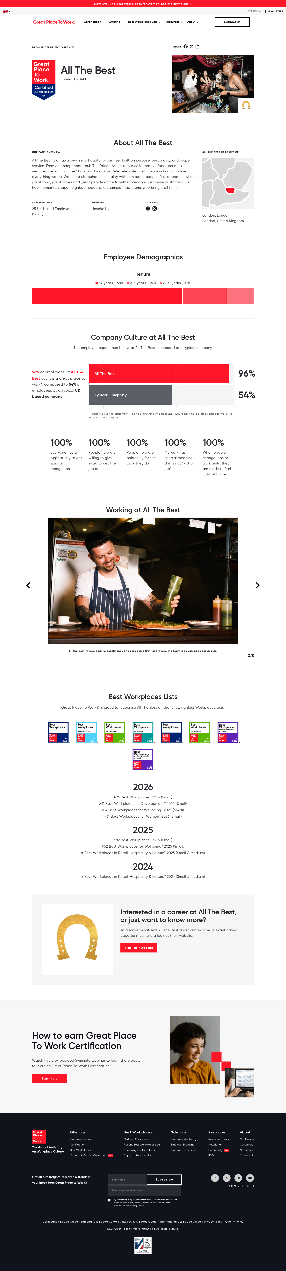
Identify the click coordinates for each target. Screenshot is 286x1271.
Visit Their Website (139, 948)
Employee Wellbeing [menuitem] (183, 1139)
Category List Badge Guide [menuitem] (138, 1221)
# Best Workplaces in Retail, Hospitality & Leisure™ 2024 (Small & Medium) (143, 876)
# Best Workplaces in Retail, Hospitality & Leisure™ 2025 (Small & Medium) (143, 853)
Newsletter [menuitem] (215, 1144)
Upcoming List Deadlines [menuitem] (139, 1150)
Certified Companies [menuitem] (136, 1139)
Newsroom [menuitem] (246, 1150)
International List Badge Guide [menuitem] (180, 1221)
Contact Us (232, 22)
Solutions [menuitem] (178, 1132)
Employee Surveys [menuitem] (81, 1139)
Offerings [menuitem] (77, 1132)
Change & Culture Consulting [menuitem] (91, 1155)
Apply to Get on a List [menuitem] (137, 1155)
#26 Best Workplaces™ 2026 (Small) (143, 797)
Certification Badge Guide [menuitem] (60, 1221)
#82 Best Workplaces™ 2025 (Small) (143, 840)
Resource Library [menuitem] (218, 1139)
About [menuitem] (245, 1132)
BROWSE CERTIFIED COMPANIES (53, 47)
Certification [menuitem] (77, 1144)
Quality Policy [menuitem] (234, 1221)
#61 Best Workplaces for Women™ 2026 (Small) (143, 816)
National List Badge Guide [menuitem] (99, 1221)
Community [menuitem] (218, 1150)
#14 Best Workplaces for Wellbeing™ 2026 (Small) (143, 810)
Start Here (50, 1078)
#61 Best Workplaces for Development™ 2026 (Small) (143, 803)
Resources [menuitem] (217, 1132)
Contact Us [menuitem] (247, 1155)
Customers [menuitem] (246, 1144)
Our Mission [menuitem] (247, 1139)
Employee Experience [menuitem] (184, 1150)
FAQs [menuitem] (211, 1155)
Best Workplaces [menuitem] (80, 1150)
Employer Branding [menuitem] (183, 1144)
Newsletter (275, 11)
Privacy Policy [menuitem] (213, 1221)
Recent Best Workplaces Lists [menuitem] (142, 1144)
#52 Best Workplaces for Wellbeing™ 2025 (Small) (143, 846)
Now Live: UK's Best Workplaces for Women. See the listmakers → (143, 4)
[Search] (260, 11)
